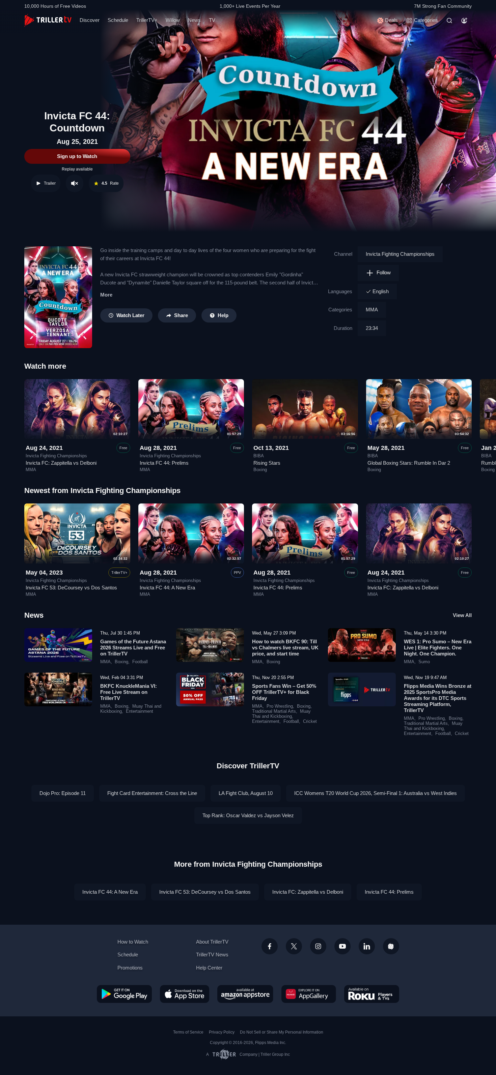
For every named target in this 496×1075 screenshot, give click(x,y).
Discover (90, 20)
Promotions (130, 968)
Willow (173, 20)
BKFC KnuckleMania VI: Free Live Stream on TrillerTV (128, 692)
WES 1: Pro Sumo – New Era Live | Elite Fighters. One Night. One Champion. (437, 647)
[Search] (449, 20)
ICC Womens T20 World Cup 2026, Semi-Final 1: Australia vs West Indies (375, 793)
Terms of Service (188, 1032)
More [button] (106, 295)
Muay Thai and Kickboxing (281, 714)
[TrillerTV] (48, 20)
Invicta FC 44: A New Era (167, 587)
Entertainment (139, 711)
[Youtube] (342, 946)
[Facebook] (269, 946)
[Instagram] (318, 946)
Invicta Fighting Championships (400, 254)
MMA (372, 309)
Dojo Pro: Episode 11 (62, 793)
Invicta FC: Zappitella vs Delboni (61, 463)
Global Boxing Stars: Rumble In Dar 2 (408, 463)
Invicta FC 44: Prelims (164, 463)
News (194, 20)
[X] (294, 946)
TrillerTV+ (147, 20)
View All (462, 615)
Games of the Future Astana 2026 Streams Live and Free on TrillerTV (133, 647)
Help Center (209, 968)
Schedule (118, 20)
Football (140, 661)
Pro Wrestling (280, 706)
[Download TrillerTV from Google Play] (124, 994)
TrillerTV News (212, 954)
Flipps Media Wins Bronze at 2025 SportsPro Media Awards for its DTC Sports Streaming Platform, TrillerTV (437, 698)
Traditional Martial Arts (274, 711)
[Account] (464, 20)
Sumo (424, 661)
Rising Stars (266, 463)
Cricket (310, 721)
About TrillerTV (212, 942)
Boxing (260, 469)
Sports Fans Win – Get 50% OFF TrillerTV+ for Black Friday (284, 692)
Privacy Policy (222, 1032)
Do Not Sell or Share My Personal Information (281, 1032)
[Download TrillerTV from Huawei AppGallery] (308, 994)
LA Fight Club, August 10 (246, 793)
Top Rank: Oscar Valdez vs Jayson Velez (248, 815)
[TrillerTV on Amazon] (245, 994)
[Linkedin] (367, 946)
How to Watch (132, 942)
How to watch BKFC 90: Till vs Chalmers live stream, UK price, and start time (285, 647)
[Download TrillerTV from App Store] (184, 994)
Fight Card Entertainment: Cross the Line (152, 793)
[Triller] (391, 946)
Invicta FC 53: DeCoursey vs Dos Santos (71, 587)
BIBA (258, 456)
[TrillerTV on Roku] (371, 994)
